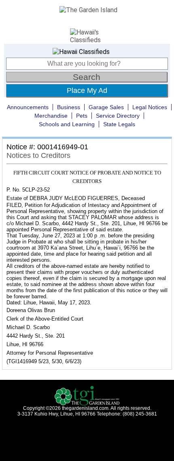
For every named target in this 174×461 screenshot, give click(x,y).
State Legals (119, 124)
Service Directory (118, 115)
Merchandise (51, 115)
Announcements (28, 107)
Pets (81, 115)
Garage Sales (106, 107)
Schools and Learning (67, 124)
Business (68, 107)
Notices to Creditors (38, 155)
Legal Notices (149, 107)
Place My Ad (87, 90)
